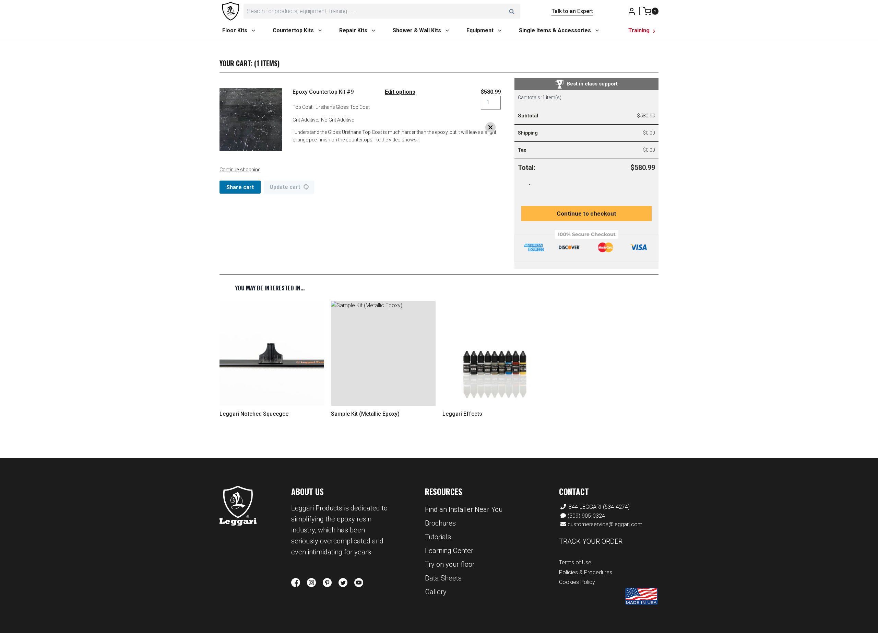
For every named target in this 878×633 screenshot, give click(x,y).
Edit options (400, 92)
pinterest (327, 582)
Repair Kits (353, 30)
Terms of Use (575, 562)
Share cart (240, 187)
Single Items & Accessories (555, 30)
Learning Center (449, 550)
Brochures (440, 523)
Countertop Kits (293, 30)
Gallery (436, 592)
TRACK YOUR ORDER (590, 541)
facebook (295, 582)
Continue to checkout (586, 213)
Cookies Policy (577, 582)
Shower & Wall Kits (417, 30)
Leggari (238, 506)
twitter (343, 582)
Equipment (480, 30)
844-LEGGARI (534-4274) (599, 507)
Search (513, 11)
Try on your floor (450, 564)
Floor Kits (234, 30)
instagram (311, 582)
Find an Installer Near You (463, 509)
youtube (358, 582)
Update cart (285, 187)
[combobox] (382, 11)
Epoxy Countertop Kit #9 (323, 92)
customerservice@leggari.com (605, 524)
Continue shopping (240, 170)
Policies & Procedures (585, 572)
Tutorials (438, 537)
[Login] (632, 11)
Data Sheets (443, 578)
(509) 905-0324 (586, 516)
